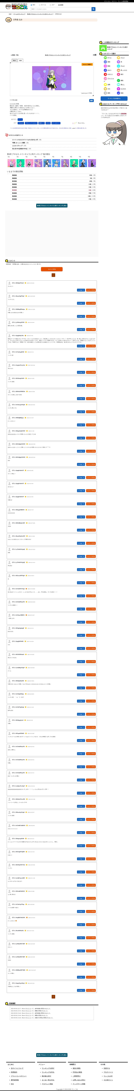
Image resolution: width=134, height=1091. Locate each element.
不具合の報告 (77, 1072)
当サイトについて (17, 1068)
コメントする (52, 269)
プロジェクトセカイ (31, 123)
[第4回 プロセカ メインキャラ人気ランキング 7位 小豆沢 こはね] (65, 163)
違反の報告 (77, 1068)
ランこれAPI (108, 1076)
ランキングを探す (48, 1068)
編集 (91, 100)
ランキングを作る (48, 1072)
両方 (34, 5)
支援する (107, 1068)
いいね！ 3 (81, 303)
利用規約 (14, 1072)
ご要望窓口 (77, 1076)
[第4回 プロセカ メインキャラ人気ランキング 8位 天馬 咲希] (74, 163)
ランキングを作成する (114, 98)
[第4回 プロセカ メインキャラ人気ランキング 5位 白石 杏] (47, 163)
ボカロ (48, 123)
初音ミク (41, 123)
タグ (53, 5)
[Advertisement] (51, 37)
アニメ (123, 57)
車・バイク (124, 70)
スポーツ (110, 74)
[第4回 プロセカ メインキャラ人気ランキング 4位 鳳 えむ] (38, 163)
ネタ (109, 88)
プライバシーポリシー (19, 1076)
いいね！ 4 (81, 316)
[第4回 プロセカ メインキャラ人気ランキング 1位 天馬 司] (12, 163)
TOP (10, 14)
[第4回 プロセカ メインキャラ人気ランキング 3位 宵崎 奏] (29, 163)
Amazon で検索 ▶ (87, 64)
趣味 (122, 80)
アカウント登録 (47, 1084)
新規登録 (123, 113)
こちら (73, 128)
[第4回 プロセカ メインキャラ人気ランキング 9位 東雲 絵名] (92, 163)
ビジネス (123, 88)
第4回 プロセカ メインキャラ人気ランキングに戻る (52, 205)
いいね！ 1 (81, 609)
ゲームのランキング (19, 14)
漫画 (109, 61)
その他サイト (108, 1080)
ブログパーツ (108, 1072)
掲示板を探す (46, 1076)
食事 (109, 84)
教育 (109, 93)
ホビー (109, 70)
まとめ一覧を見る (48, 1080)
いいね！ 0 (81, 329)
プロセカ (20, 123)
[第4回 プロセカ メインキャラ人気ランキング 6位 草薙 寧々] (56, 163)
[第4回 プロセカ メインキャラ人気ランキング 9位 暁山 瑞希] (83, 163)
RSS (12, 1084)
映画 (109, 66)
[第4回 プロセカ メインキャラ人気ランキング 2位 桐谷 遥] (21, 163)
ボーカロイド (56, 123)
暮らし (123, 84)
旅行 (122, 74)
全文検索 (60, 5)
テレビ (123, 66)
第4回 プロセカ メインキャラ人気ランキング (40, 14)
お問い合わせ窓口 (79, 1080)
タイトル (43, 5)
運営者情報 (15, 1080)
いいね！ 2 (81, 290)
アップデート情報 (79, 1084)
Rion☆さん (81, 123)
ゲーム (20, 119)
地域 (122, 93)
